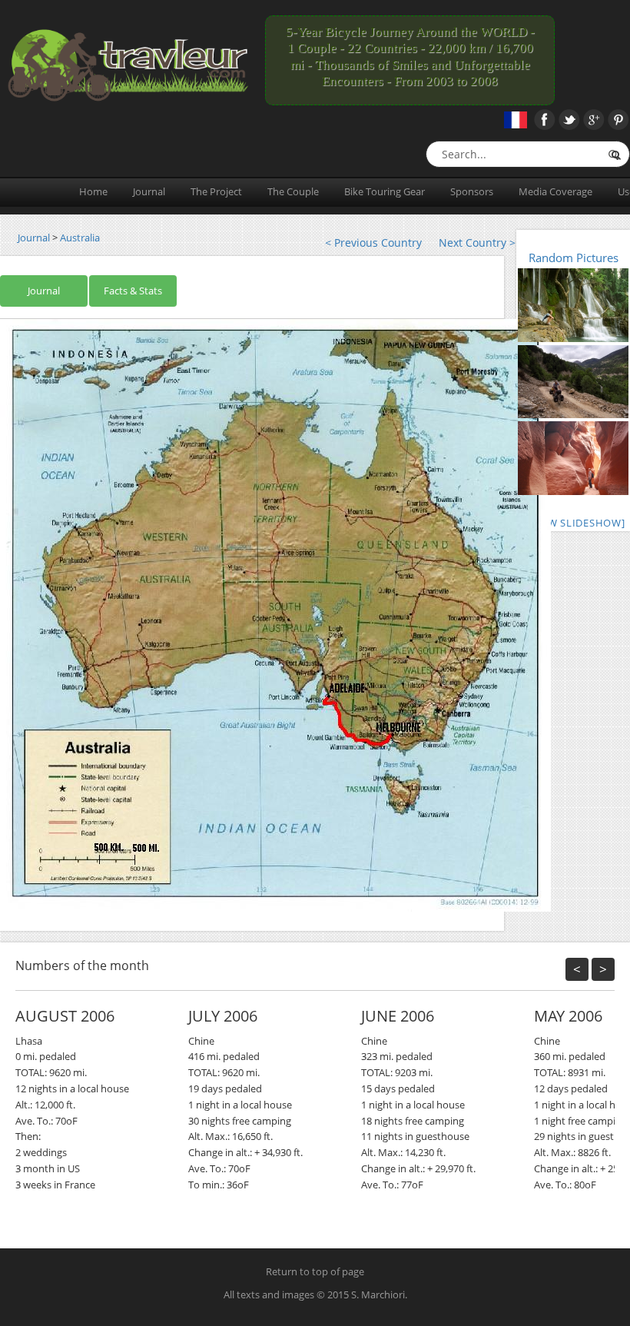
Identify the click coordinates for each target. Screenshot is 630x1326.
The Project (216, 191)
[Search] (613, 154)
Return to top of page (315, 1271)
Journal (149, 191)
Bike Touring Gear (384, 191)
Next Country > (477, 242)
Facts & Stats (133, 290)
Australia (80, 237)
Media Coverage (555, 191)
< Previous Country (373, 242)
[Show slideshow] (573, 523)
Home (93, 191)
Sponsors (471, 191)
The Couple (293, 191)
